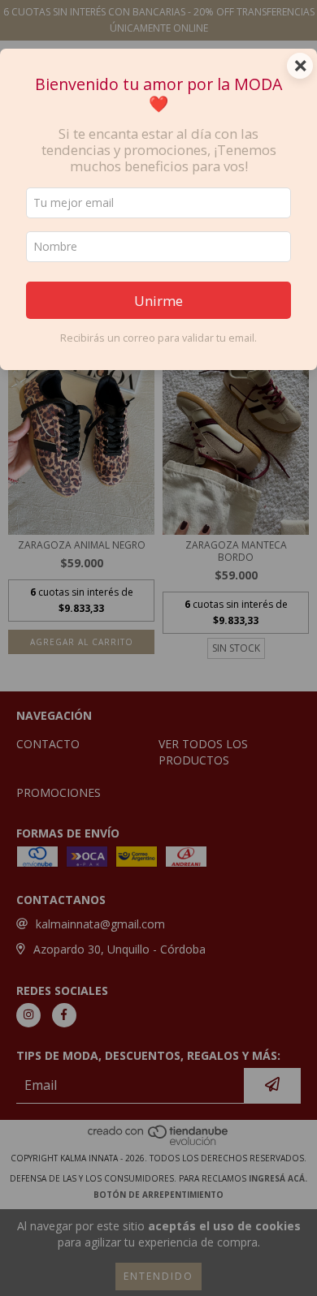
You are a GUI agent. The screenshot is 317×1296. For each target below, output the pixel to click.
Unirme (158, 300)
